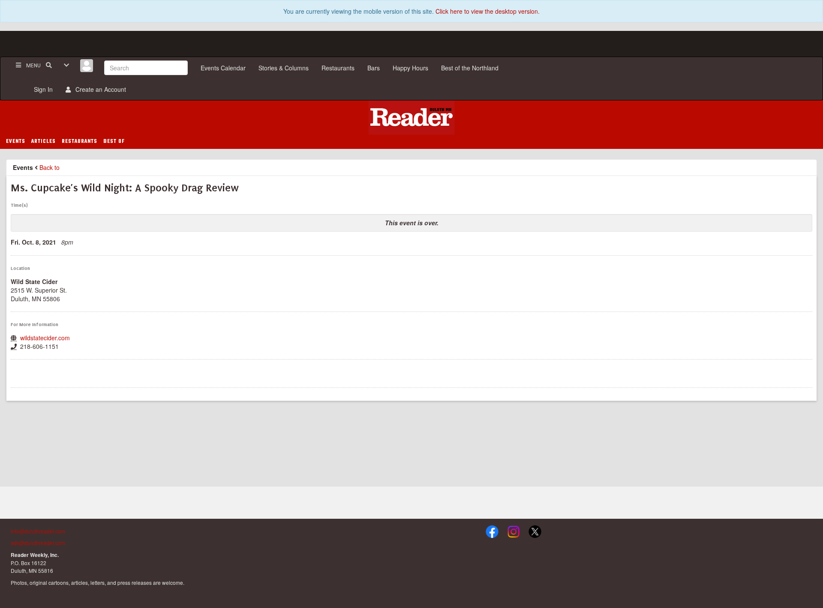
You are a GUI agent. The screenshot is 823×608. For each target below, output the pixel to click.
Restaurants (337, 68)
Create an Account (99, 89)
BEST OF (114, 141)
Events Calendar (223, 68)
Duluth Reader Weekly (411, 117)
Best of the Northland (470, 68)
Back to (49, 167)
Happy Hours (410, 68)
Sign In (41, 89)
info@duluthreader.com (38, 531)
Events (23, 167)
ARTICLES (43, 141)
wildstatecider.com (45, 337)
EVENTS (15, 141)
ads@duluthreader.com (38, 542)
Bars (373, 68)
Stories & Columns (283, 68)
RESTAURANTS (79, 141)
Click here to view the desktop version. (488, 11)
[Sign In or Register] (86, 65)
